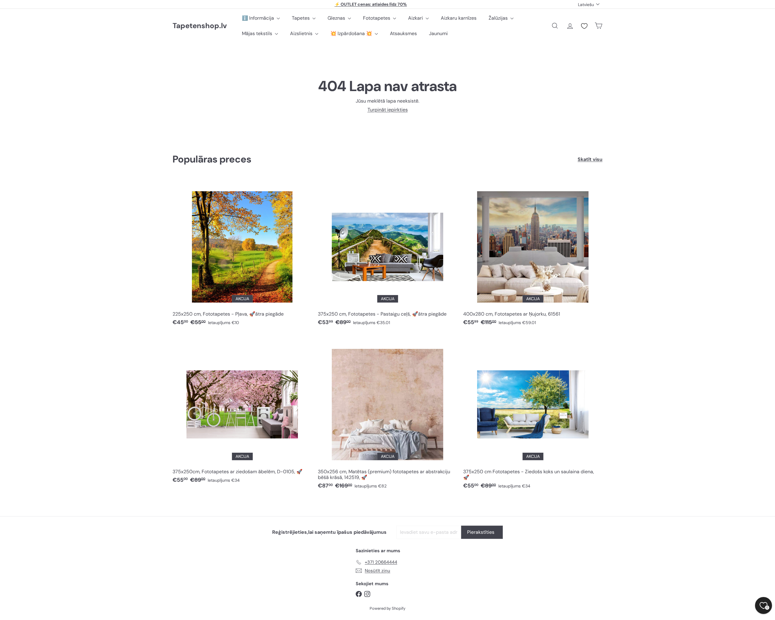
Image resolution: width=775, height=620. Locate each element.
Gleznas (337, 18)
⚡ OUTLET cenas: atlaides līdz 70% (371, 4)
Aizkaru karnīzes (459, 18)
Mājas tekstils (257, 33)
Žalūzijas (499, 18)
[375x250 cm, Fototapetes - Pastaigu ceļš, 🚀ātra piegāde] (387, 254)
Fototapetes (377, 18)
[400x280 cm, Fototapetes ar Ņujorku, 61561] (532, 254)
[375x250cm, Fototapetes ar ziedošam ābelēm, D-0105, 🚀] (242, 412)
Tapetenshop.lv (200, 25)
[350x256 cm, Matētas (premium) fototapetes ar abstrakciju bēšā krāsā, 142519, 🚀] (387, 415)
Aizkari (416, 18)
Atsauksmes (403, 33)
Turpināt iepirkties (388, 110)
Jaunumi (438, 33)
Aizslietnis (302, 33)
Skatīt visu (590, 159)
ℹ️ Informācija (258, 18)
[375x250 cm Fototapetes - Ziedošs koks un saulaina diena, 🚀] (532, 415)
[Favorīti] (584, 26)
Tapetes (301, 18)
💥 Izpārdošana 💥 (351, 33)
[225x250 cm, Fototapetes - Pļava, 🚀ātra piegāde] (242, 254)
